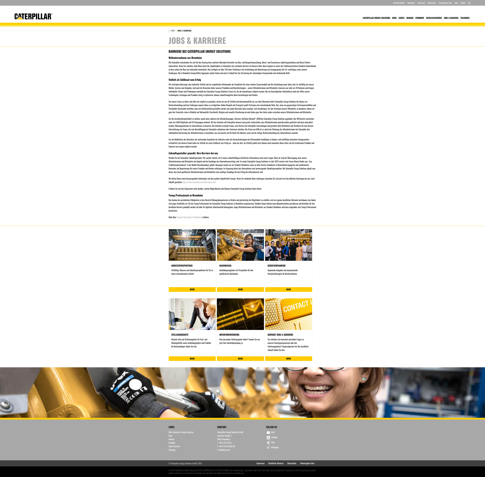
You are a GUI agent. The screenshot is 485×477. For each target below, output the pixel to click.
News (394, 17)
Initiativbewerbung (229, 334)
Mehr (192, 289)
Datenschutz (432, 2)
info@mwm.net (224, 449)
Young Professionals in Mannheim (189, 217)
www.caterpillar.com (237, 473)
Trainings (464, 17)
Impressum (421, 2)
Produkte (419, 17)
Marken (409, 17)
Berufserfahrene (277, 265)
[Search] (468, 2)
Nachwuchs (225, 265)
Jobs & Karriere (451, 17)
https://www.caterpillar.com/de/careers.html (199, 182)
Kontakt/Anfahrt (399, 2)
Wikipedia (275, 447)
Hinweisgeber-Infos (445, 2)
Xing (272, 442)
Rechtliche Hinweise (276, 463)
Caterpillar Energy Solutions (376, 17)
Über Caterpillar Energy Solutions (181, 432)
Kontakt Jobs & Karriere (280, 334)
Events (401, 17)
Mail (272, 432)
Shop (456, 2)
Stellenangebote (179, 334)
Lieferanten (411, 2)
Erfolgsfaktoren (434, 17)
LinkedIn (274, 437)
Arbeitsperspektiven (181, 265)
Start (173, 30)
